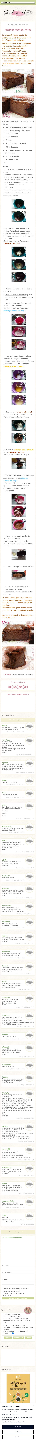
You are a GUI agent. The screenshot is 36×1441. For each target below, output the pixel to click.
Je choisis (18, 1432)
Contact (28, 1337)
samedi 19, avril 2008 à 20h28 (25, 1026)
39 (20, 25)
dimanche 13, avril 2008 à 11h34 (25, 867)
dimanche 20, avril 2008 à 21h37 (15, 1039)
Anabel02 (6, 1149)
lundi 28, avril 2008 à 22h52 (26, 1141)
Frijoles (5, 1077)
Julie (4, 1215)
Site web (5, 1279)
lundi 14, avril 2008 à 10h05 (26, 989)
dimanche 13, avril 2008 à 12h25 (25, 898)
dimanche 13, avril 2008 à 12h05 (15, 880)
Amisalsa (6, 998)
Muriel (4, 726)
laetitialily (6, 876)
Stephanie (6, 1065)
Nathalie (5, 1093)
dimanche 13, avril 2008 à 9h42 (25, 754)
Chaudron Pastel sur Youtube (15, 687)
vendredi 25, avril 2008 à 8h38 (25, 1085)
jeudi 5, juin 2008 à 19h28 (27, 1224)
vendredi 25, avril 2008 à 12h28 (25, 1118)
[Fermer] (34, 1406)
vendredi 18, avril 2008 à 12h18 (25, 1007)
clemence (6, 922)
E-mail (6, 1272)
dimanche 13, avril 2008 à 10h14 (15, 797)
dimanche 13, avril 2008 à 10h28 (15, 832)
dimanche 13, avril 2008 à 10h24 (25, 818)
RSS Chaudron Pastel (25, 687)
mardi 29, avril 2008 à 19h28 (26, 1159)
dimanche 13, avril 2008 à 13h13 (15, 958)
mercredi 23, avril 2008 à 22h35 (15, 1069)
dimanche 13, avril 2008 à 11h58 (15, 784)
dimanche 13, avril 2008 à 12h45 (15, 928)
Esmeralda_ (7, 826)
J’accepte (18, 1427)
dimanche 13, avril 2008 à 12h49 (25, 943)
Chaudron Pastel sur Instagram (10, 687)
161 (24, 25)
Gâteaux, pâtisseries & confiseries (22, 674)
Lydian (5, 763)
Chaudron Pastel (18, 13)
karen (4, 841)
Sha (4, 793)
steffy (4, 860)
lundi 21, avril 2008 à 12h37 (26, 1056)
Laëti (4, 982)
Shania (5, 966)
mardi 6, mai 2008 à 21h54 (26, 1175)
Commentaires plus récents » (18, 719)
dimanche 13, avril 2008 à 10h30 (25, 852)
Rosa (4, 805)
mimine (5, 1126)
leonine (5, 1035)
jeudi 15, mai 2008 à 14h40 (26, 1193)
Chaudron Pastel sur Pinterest (20, 687)
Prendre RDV (18, 1337)
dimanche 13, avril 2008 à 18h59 (25, 974)
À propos (8, 1337)
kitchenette (6, 906)
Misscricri (6, 952)
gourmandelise (8, 1201)
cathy (4, 1184)
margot (5, 936)
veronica (5, 888)
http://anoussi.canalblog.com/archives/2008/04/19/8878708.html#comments (18, 1023)
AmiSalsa (6, 740)
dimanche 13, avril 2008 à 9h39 (15, 732)
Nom (6, 1265)
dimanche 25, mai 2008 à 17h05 (15, 1207)
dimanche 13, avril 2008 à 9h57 (25, 772)
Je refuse (18, 1437)
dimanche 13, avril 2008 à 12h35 (25, 913)
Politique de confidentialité (16, 1422)
